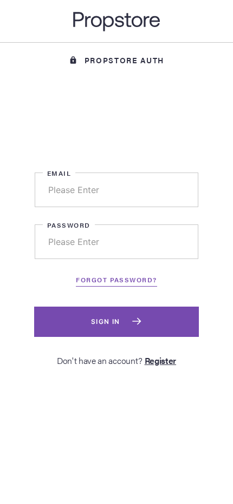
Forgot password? (116, 279)
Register (160, 360)
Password (68, 225)
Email (59, 173)
